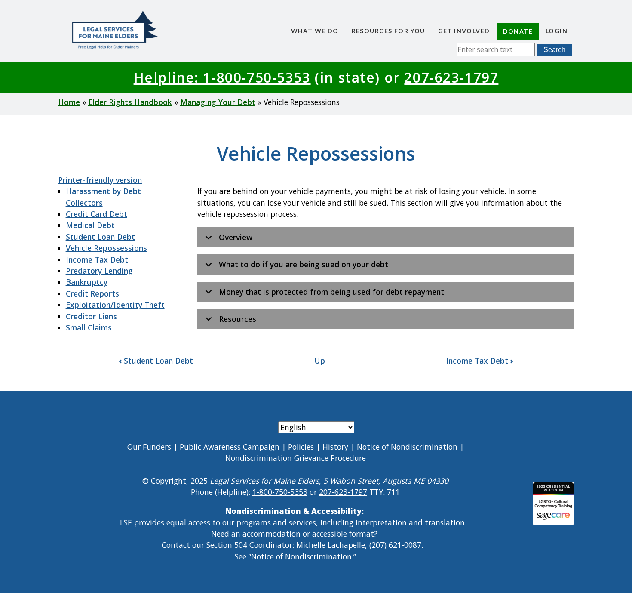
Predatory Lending (99, 271)
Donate (518, 31)
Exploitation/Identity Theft (115, 305)
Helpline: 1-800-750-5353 (222, 77)
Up (319, 360)
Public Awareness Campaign (229, 447)
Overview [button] (235, 237)
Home (69, 102)
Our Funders (149, 447)
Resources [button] (237, 319)
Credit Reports (92, 293)
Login (557, 30)
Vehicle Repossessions (106, 248)
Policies (301, 447)
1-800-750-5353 (279, 492)
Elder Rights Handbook (130, 102)
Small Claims (89, 327)
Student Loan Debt (100, 237)
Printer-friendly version (100, 180)
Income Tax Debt (97, 259)
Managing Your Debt (217, 102)
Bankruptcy (86, 282)
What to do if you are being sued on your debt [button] (303, 264)
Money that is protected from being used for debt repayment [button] (331, 292)
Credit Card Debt (96, 214)
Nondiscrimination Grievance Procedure (295, 458)
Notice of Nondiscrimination (407, 447)
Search (554, 49)
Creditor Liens (91, 316)
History (335, 447)
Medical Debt (90, 225)
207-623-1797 (451, 77)
